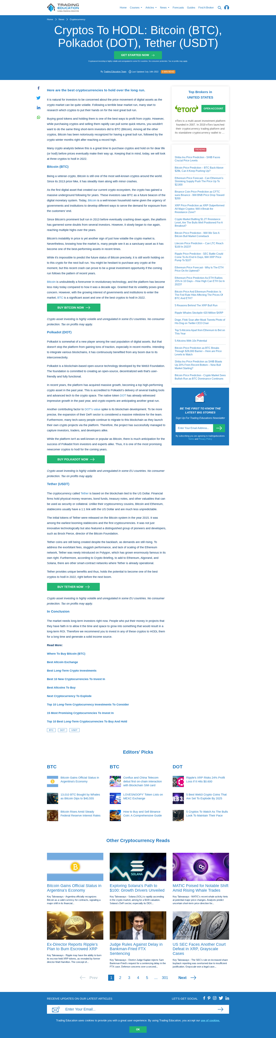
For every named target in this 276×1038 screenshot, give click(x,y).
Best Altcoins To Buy (61, 687)
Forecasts (178, 7)
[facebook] (204, 998)
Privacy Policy (205, 439)
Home (123, 7)
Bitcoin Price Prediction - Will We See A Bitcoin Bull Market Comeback (197, 235)
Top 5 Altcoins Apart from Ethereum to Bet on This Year (200, 332)
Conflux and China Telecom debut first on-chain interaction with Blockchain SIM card (142, 781)
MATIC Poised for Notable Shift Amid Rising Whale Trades (200, 887)
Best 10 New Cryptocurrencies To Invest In (76, 679)
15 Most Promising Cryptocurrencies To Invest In (80, 713)
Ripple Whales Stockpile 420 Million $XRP (199, 312)
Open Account (213, 108)
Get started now (135, 55)
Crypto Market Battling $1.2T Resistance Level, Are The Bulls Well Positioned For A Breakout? (199, 222)
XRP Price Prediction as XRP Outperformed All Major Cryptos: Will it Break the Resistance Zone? (199, 208)
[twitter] (221, 998)
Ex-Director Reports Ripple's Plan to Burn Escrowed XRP (72, 946)
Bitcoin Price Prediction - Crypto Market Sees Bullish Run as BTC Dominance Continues (200, 377)
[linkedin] (227, 998)
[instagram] (214, 998)
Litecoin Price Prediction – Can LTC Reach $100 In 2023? (199, 245)
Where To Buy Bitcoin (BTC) (66, 653)
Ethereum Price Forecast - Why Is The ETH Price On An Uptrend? (199, 269)
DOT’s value (92, 409)
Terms (191, 439)
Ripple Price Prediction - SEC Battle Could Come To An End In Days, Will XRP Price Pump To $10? (199, 257)
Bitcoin (92, 200)
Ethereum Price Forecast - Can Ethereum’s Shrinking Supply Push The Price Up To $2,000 (199, 181)
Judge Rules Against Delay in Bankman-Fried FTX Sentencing (136, 949)
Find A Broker (206, 7)
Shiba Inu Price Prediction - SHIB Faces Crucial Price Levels (197, 159)
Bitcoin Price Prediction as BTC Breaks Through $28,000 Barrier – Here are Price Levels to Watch (198, 351)
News (61, 19)
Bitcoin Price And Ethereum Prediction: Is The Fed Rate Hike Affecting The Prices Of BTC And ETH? (199, 295)
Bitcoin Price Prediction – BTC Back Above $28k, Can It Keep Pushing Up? (199, 169)
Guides (191, 7)
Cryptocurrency (77, 19)
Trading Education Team (115, 71)
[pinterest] (209, 998)
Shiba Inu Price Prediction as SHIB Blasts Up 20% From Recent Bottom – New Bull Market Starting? (198, 364)
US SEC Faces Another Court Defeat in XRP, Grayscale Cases (199, 949)
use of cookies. (210, 1020)
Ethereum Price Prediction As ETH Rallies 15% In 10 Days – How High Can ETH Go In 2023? (200, 281)
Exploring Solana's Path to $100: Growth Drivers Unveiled (137, 887)
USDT (74, 730)
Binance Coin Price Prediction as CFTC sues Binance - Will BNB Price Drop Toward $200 (199, 195)
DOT (123, 395)
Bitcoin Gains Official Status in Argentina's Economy (74, 887)
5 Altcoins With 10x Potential (191, 340)
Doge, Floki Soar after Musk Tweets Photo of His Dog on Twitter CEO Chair (200, 321)
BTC (60, 297)
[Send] (219, 428)
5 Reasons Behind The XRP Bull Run (196, 305)
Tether (85, 493)
